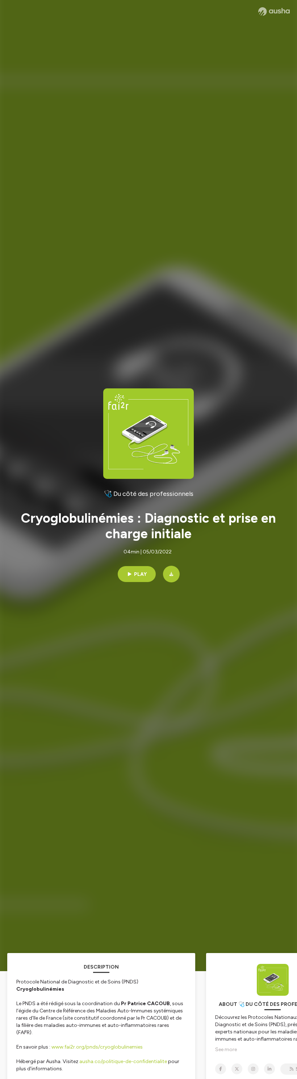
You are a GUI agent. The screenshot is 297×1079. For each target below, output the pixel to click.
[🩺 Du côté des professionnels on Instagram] (253, 1068)
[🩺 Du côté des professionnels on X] (236, 1068)
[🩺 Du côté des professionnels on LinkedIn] (269, 1068)
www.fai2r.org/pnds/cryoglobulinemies (97, 1047)
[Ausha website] (274, 11)
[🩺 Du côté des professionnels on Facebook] (220, 1068)
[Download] (171, 574)
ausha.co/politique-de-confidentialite (123, 1061)
